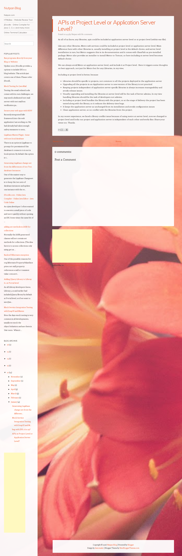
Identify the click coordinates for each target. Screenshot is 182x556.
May (13, 385)
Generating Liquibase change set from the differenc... (21, 410)
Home (118, 141)
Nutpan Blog (12, 8)
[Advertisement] (72, 246)
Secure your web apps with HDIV (18, 110)
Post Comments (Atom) (76, 265)
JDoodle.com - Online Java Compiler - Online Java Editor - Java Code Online (18, 199)
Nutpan (74, 34)
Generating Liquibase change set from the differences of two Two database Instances (18, 167)
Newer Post (58, 141)
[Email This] (59, 129)
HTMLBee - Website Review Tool (18, 20)
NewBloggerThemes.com (129, 548)
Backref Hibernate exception (16, 255)
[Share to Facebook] (67, 129)
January (14, 402)
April (13, 389)
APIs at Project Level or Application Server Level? (106, 25)
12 (8, 372)
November (16, 376)
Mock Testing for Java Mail (15, 86)
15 (8, 351)
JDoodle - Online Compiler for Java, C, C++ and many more (17, 26)
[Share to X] (64, 129)
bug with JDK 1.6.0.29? (21, 429)
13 (8, 365)
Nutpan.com (9, 15)
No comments (86, 34)
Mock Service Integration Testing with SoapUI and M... (21, 421)
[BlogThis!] (61, 129)
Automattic (99, 548)
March (14, 393)
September (16, 381)
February (15, 397)
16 (8, 344)
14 (8, 358)
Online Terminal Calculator (15, 32)
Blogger (131, 545)
